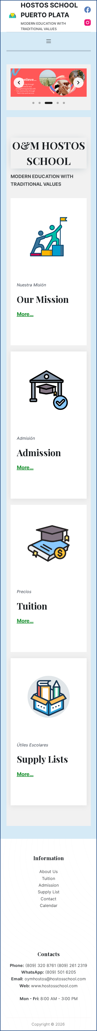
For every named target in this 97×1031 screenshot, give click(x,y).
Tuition (48, 878)
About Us (48, 871)
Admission (49, 885)
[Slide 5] (64, 103)
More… (25, 467)
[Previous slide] (19, 82)
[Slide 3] (49, 103)
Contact (48, 898)
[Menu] (48, 41)
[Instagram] (87, 22)
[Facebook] (87, 9)
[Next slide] (78, 82)
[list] (49, 82)
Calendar (48, 905)
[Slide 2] (39, 103)
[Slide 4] (58, 103)
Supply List (48, 891)
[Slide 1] (33, 103)
